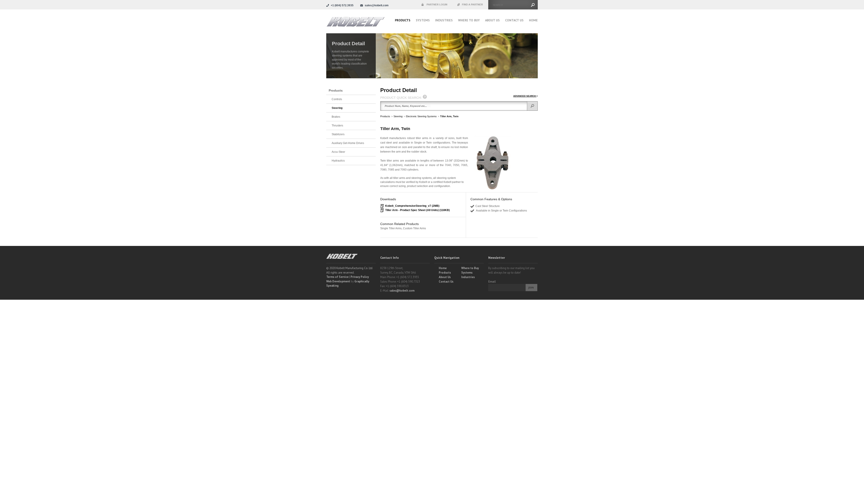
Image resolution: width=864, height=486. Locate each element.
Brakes (336, 116)
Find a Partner (470, 4)
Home (533, 20)
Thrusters (337, 125)
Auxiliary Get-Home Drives (348, 143)
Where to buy (469, 20)
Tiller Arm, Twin (449, 116)
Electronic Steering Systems (421, 116)
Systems (423, 20)
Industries (444, 20)
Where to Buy (470, 268)
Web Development (338, 281)
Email (492, 282)
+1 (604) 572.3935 (342, 5)
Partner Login (434, 4)
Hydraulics (338, 160)
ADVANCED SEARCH (524, 96)
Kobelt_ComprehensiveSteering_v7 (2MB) (412, 205)
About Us (492, 20)
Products (402, 20)
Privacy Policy (360, 277)
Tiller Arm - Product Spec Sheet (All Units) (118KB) (417, 210)
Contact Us (514, 20)
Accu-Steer (338, 151)
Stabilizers (338, 134)
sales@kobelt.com (401, 290)
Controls (337, 99)
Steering (398, 116)
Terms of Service (337, 277)
